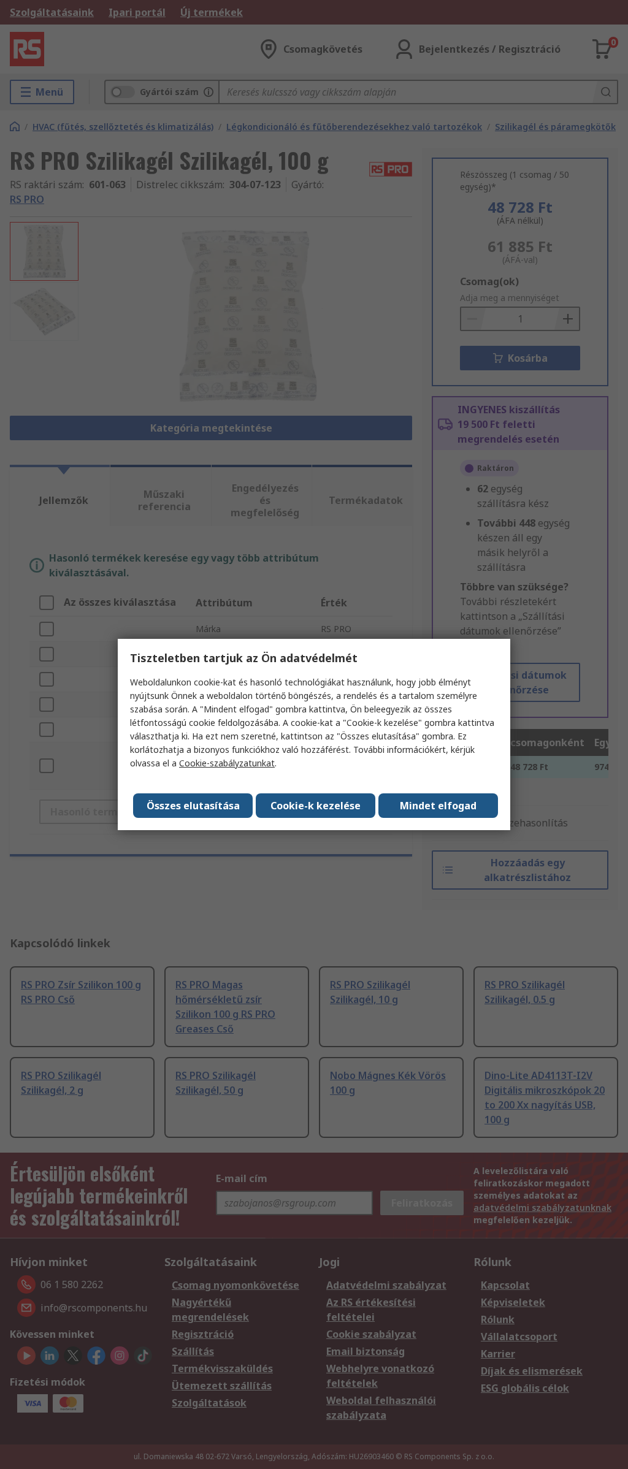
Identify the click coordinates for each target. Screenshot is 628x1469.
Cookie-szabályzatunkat (227, 763)
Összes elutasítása (193, 805)
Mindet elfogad (438, 805)
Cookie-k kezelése (315, 805)
